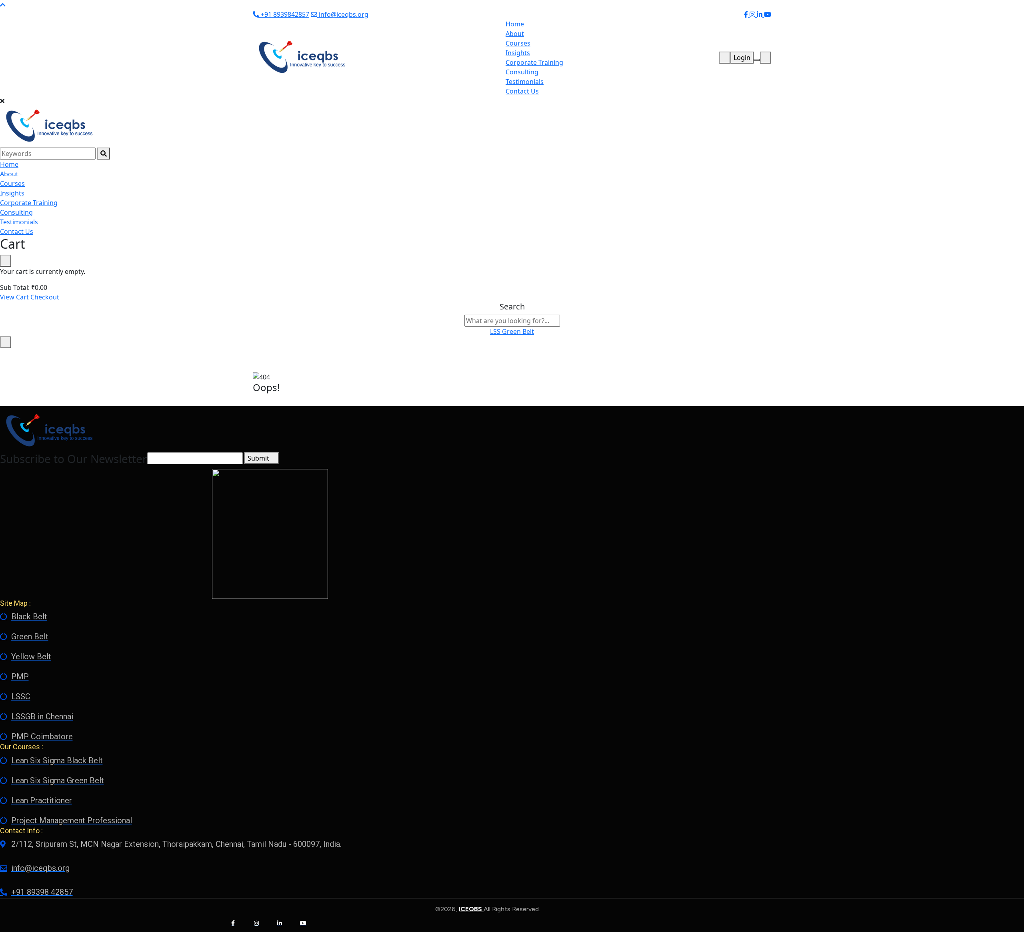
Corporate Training (534, 62)
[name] (301, 56)
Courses (518, 43)
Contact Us (522, 91)
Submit (259, 458)
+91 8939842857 (284, 14)
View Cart (14, 297)
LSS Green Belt (512, 331)
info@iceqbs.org (342, 14)
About (515, 33)
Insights (518, 52)
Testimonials (525, 81)
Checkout (44, 297)
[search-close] (5, 342)
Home (515, 24)
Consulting (522, 72)
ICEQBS (471, 909)
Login (742, 57)
